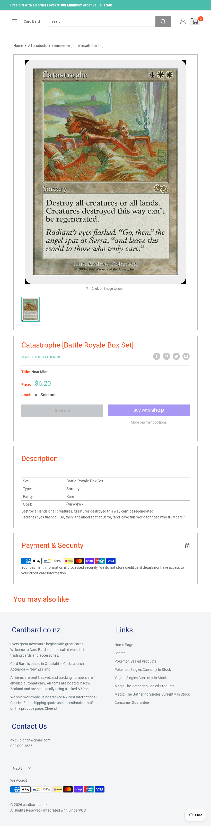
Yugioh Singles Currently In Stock (141, 678)
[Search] (163, 21)
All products (37, 46)
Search (120, 653)
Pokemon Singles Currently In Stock (143, 669)
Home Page (124, 645)
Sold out (62, 410)
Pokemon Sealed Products (135, 661)
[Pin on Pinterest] (166, 356)
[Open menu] (14, 21)
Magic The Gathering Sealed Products (144, 686)
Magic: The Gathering (41, 357)
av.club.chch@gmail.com (30, 740)
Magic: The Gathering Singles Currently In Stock (152, 694)
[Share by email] (186, 356)
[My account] (183, 21)
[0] (195, 21)
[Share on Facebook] (156, 356)
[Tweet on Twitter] (176, 356)
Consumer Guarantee (132, 702)
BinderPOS (77, 810)
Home (18, 46)
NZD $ (18, 768)
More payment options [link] (149, 422)
